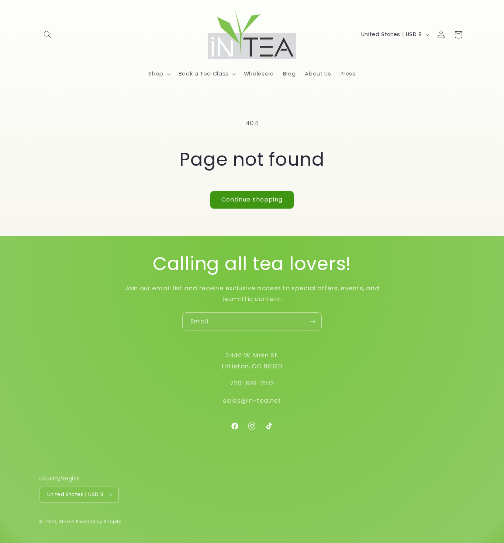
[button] (47, 34)
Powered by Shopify (99, 521)
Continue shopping (252, 199)
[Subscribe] (312, 321)
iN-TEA (66, 521)
